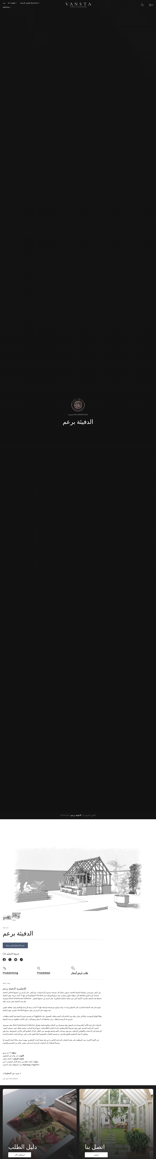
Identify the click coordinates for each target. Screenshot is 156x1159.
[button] (142, 5)
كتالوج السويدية (89, 815)
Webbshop (64, 815)
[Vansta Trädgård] (78, 5)
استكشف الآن (20, 1155)
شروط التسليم (13, 953)
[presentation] (78, 867)
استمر (96, 1155)
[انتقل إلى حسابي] (146, 6)
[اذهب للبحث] (142, 5)
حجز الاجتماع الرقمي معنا (15, 945)
